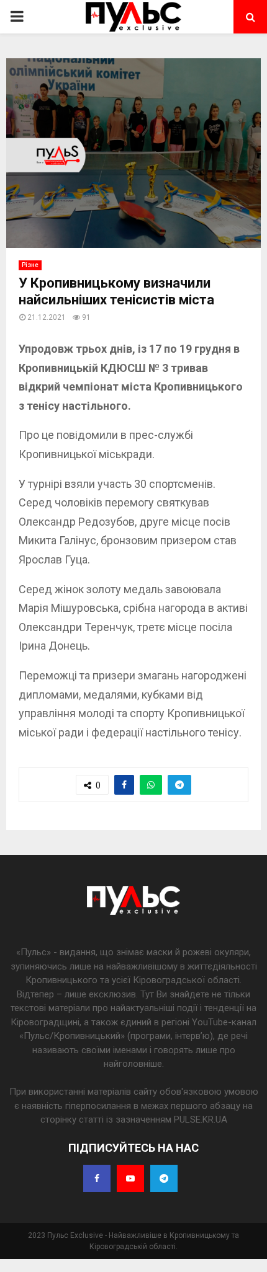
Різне (30, 265)
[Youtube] (130, 1178)
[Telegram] (164, 1178)
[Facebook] (97, 1178)
